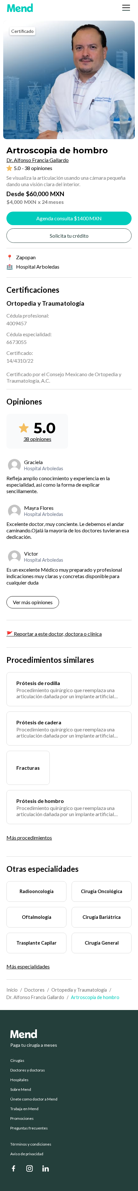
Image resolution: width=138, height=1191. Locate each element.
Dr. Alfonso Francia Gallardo (35, 997)
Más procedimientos (29, 837)
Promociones (22, 1118)
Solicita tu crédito (69, 236)
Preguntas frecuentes (29, 1128)
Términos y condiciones (30, 1144)
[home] (20, 7)
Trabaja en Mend (24, 1109)
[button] (124, 7)
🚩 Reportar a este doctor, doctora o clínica (54, 634)
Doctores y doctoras (27, 1070)
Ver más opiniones (33, 602)
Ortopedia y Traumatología (79, 989)
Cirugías (17, 1060)
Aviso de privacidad (26, 1154)
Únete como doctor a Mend (33, 1099)
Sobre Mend (20, 1089)
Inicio (12, 989)
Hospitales (19, 1080)
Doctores (34, 989)
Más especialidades (28, 966)
